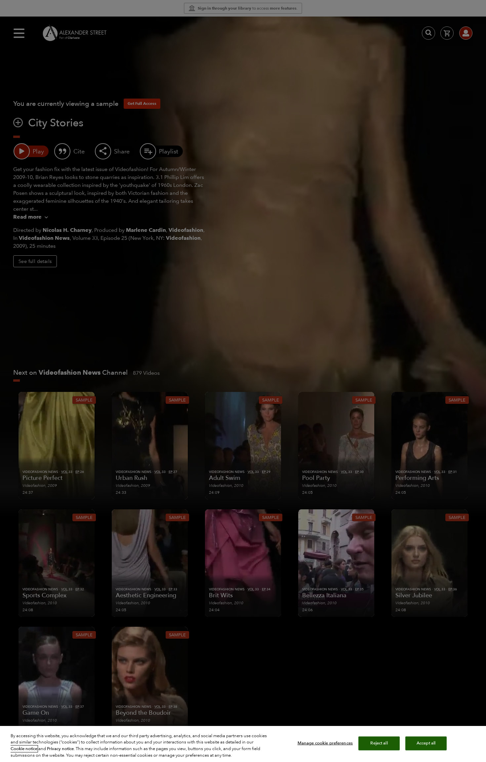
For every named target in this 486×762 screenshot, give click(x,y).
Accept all (426, 743)
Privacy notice (60, 749)
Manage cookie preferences (325, 743)
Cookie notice (24, 749)
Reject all (378, 743)
